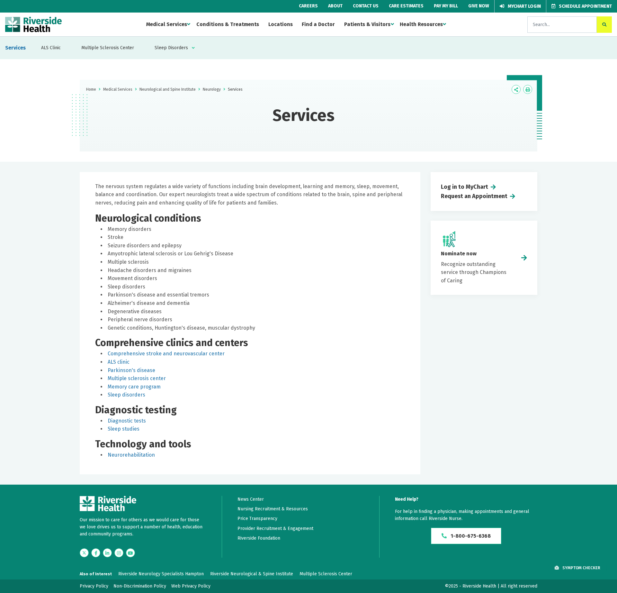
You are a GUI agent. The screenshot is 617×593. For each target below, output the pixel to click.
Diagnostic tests (127, 421)
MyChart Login (524, 6)
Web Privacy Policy (190, 586)
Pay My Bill (446, 6)
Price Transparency (257, 518)
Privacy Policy (94, 586)
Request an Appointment (474, 196)
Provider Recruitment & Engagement (275, 528)
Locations (280, 24)
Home (91, 89)
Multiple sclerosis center (137, 378)
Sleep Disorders (171, 47)
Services (15, 48)
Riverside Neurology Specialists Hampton (161, 574)
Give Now (478, 6)
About (335, 6)
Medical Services (166, 24)
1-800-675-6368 (470, 536)
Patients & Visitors (367, 24)
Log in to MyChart (464, 186)
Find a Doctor (318, 24)
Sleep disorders (126, 395)
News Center (250, 499)
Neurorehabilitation (131, 455)
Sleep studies (123, 429)
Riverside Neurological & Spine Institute (251, 574)
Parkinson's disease (131, 370)
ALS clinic (119, 362)
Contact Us (366, 6)
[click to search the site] (604, 24)
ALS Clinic (51, 47)
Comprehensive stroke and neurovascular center (166, 354)
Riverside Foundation (258, 538)
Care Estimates (406, 6)
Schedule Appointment (585, 6)
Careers (308, 6)
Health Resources (421, 24)
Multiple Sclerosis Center (107, 47)
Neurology (212, 89)
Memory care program (134, 387)
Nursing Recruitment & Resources (272, 509)
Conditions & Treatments (227, 24)
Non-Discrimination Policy (139, 586)
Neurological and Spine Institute (167, 89)
